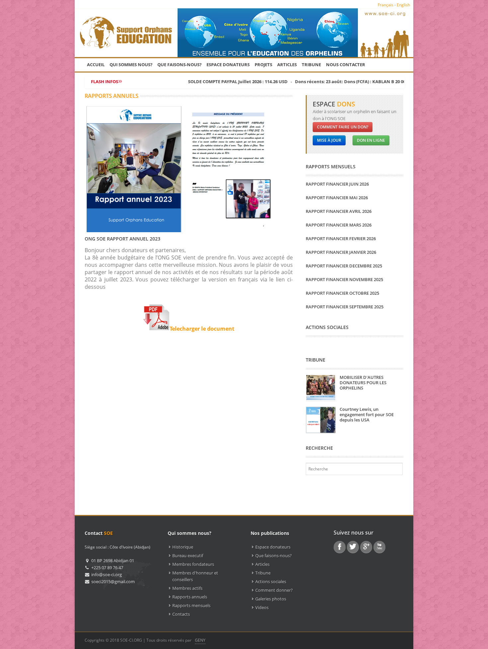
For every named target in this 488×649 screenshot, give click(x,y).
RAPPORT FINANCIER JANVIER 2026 (341, 252)
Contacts (181, 614)
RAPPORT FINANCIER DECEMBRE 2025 (344, 266)
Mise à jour (329, 140)
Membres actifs (187, 588)
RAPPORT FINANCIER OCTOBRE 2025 (342, 293)
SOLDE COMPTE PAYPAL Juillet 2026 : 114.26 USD (222, 81)
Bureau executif (187, 556)
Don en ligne (371, 140)
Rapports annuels (189, 597)
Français (385, 5)
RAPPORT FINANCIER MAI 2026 (337, 198)
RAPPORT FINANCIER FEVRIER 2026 (341, 239)
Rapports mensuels (191, 605)
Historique (182, 547)
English (403, 5)
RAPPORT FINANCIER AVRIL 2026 (338, 211)
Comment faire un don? (342, 127)
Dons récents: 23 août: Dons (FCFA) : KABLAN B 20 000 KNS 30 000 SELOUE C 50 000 (364, 81)
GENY (200, 640)
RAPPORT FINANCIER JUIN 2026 (337, 184)
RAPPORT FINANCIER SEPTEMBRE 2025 (344, 307)
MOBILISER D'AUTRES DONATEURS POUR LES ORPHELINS (363, 382)
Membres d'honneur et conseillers (195, 576)
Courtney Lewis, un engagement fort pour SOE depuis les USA (367, 414)
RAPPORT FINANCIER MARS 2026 (338, 225)
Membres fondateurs (193, 564)
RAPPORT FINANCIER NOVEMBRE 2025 (344, 279)
